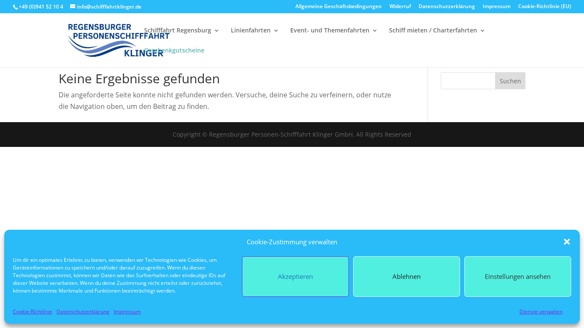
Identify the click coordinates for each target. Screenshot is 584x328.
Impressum (127, 311)
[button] (567, 241)
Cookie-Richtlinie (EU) (544, 7)
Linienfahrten (251, 30)
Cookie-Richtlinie (32, 311)
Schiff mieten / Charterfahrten (433, 30)
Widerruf (400, 7)
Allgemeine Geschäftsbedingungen (338, 7)
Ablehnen (406, 276)
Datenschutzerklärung (82, 311)
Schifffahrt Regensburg (177, 30)
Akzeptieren (295, 276)
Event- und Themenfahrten (329, 30)
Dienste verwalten (541, 311)
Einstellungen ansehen (518, 276)
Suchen (510, 81)
